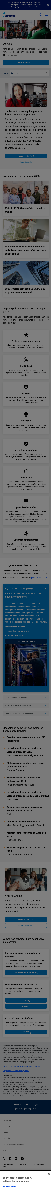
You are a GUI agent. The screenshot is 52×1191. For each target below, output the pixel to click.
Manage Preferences (10, 1186)
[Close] (49, 1174)
